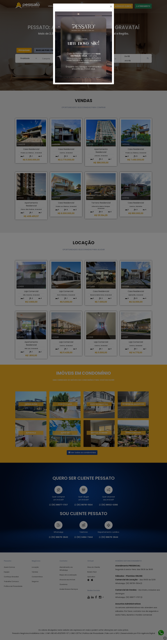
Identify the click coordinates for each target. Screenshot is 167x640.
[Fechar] (111, 6)
